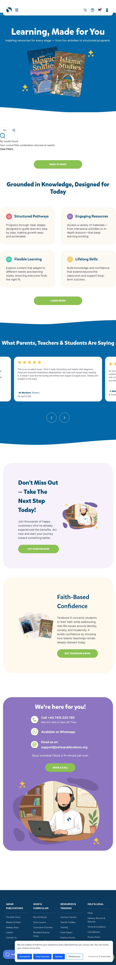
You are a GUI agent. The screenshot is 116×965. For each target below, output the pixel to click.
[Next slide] (64, 423)
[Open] (16, 10)
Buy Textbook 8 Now (77, 653)
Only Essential (42, 956)
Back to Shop (58, 164)
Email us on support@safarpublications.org (64, 744)
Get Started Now (38, 549)
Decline (58, 956)
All (5, 130)
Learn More (58, 300)
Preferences (74, 956)
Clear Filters (6, 149)
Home (3, 14)
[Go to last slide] (51, 423)
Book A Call (60, 767)
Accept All (25, 956)
